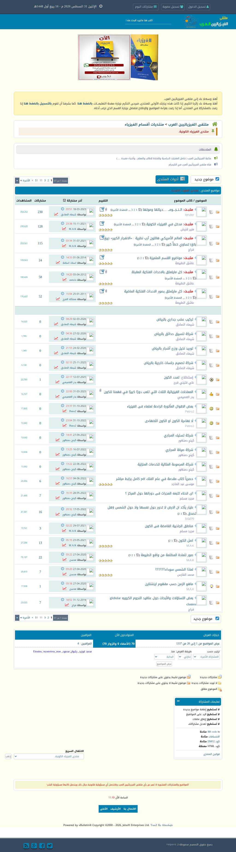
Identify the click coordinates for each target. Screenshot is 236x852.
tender (189, 215)
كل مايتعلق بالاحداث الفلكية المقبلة (157, 272)
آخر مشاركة (74, 200)
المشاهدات (24, 200)
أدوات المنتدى (167, 179)
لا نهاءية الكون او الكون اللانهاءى (169, 421)
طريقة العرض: (184, 651)
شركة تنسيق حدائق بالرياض (173, 334)
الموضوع (201, 200)
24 (40, 260)
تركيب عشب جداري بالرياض (174, 319)
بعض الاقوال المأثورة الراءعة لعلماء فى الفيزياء (160, 406)
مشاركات (40, 200)
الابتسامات (214, 736)
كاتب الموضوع (183, 200)
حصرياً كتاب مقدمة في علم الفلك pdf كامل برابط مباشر (154, 479)
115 (40, 243)
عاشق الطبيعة (184, 263)
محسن (72, 559)
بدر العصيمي (69, 382)
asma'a (72, 279)
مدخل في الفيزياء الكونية (164, 224)
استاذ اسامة (69, 262)
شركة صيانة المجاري (179, 450)
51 (36, 180)
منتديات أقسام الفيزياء (144, 124)
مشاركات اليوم (144, 6)
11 (41, 180)
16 (40, 512)
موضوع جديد (204, 179)
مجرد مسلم (187, 498)
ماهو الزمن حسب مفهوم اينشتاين (169, 584)
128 (40, 226)
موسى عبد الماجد (182, 484)
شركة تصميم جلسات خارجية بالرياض (168, 363)
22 (40, 557)
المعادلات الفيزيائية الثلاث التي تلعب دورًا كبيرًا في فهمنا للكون (148, 392)
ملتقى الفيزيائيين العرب (188, 124)
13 (40, 543)
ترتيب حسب (213, 651)
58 (40, 277)
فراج (191, 249)
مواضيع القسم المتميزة (166, 258)
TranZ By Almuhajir (161, 825)
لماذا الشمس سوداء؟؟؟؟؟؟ (174, 569)
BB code (212, 731)
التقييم (103, 200)
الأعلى (104, 808)
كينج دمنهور (186, 440)
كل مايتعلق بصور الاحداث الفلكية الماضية (153, 291)
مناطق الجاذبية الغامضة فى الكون (169, 526)
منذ (173, 651)
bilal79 (189, 519)
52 (40, 296)
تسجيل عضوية (171, 6)
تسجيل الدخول (197, 6)
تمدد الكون (171, 377)
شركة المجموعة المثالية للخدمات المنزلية (165, 464)
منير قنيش (187, 229)
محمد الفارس (185, 575)
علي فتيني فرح (184, 382)
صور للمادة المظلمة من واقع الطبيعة (167, 555)
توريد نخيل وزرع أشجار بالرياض (172, 348)
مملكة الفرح (69, 299)
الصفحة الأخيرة (119, 210)
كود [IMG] (214, 741)
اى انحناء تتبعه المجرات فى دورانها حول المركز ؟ (159, 493)
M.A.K (72, 229)
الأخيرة (25, 180)
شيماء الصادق (68, 214)
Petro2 (189, 411)
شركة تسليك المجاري (178, 435)
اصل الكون (185, 540)
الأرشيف (115, 808)
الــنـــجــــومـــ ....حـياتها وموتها (162, 210)
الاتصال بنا (130, 808)
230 (40, 212)
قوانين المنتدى (212, 754)
